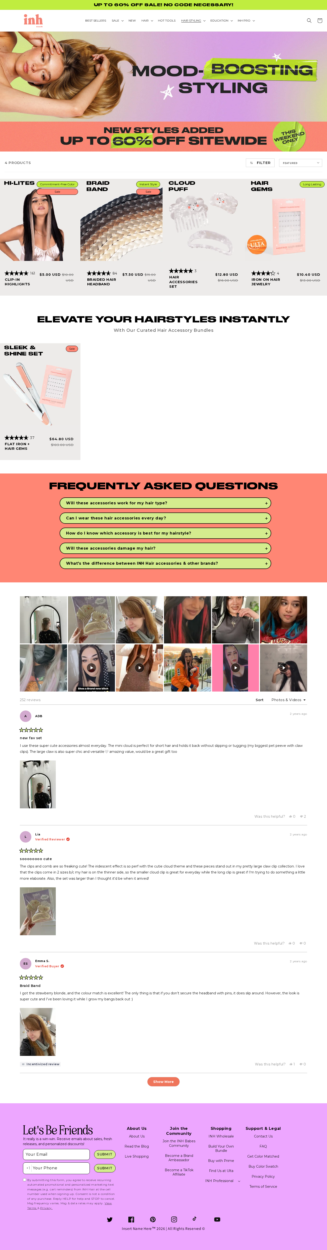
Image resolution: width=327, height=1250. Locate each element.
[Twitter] (110, 1219)
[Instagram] (174, 1219)
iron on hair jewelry (266, 282)
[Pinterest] (153, 1219)
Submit (105, 1154)
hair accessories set (183, 282)
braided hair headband (101, 282)
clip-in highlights (17, 282)
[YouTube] (217, 1219)
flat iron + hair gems (17, 446)
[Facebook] (131, 1219)
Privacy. (46, 1208)
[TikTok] (196, 1219)
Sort (260, 700)
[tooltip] (40, 1064)
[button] (309, 20)
